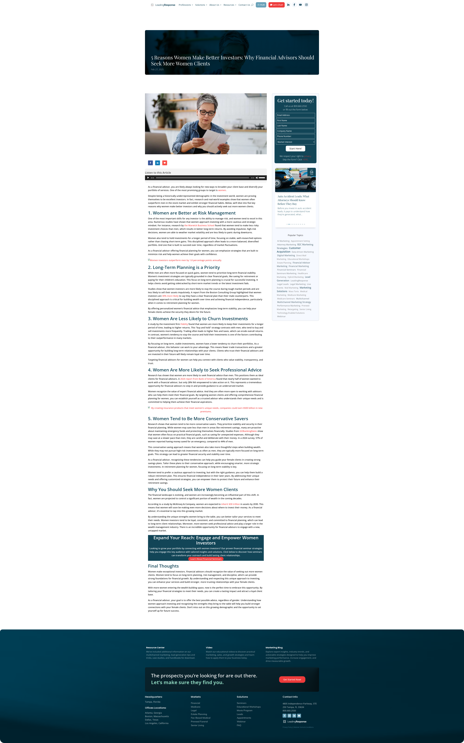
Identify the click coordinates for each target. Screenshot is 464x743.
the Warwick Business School (199, 225)
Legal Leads (283, 284)
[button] (287, 224)
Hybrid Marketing (296, 277)
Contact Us (244, 4)
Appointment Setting (300, 241)
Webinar (281, 316)
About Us (214, 4)
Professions (185, 4)
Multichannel (302, 298)
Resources (229, 4)
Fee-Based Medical (200, 717)
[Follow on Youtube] (300, 4)
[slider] (262, 177)
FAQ (239, 725)
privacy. (308, 156)
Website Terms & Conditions (304, 727)
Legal (193, 710)
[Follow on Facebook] (294, 4)
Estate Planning (284, 262)
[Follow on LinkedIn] (288, 4)
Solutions (200, 4)
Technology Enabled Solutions (291, 313)
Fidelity (184, 324)
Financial (195, 703)
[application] (206, 177)
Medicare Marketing (297, 295)
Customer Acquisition (289, 249)
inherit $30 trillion (230, 504)
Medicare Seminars (286, 298)
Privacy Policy (287, 727)
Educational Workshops (298, 259)
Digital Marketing (286, 255)
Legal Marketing (298, 284)
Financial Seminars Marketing (291, 271)
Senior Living (305, 309)
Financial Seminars (286, 269)
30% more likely (170, 295)
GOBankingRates (248, 431)
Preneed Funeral (199, 721)
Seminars (241, 703)
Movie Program (244, 710)
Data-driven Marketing (303, 251)
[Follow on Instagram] (306, 4)
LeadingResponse (299, 280)
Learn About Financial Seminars (205, 559)
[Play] (148, 178)
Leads (240, 714)
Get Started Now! (292, 679)
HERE (305, 159)
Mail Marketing (291, 287)
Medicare (195, 706)
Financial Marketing (299, 266)
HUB (262, 4)
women (222, 190)
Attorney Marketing (286, 244)
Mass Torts (294, 291)
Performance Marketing (288, 305)
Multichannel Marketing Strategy (294, 302)
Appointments (244, 717)
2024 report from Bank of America (198, 378)
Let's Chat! (278, 4)
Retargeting (293, 309)
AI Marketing (283, 241)
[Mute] (257, 178)
